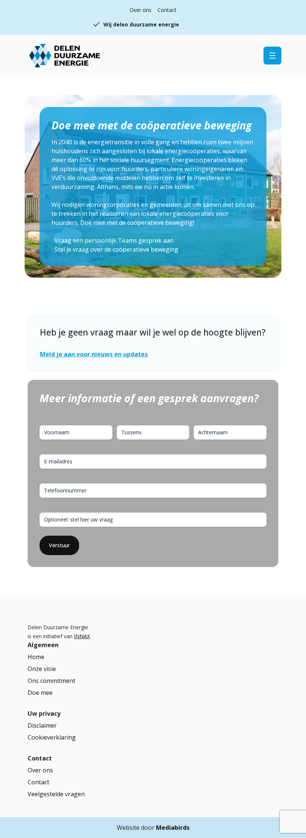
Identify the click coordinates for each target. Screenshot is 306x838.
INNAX (82, 636)
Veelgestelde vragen (56, 794)
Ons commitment (51, 681)
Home (36, 657)
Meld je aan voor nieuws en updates (94, 354)
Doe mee (40, 693)
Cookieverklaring (52, 737)
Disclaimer (42, 725)
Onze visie (42, 669)
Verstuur (59, 545)
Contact (167, 9)
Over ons (140, 9)
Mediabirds (173, 827)
